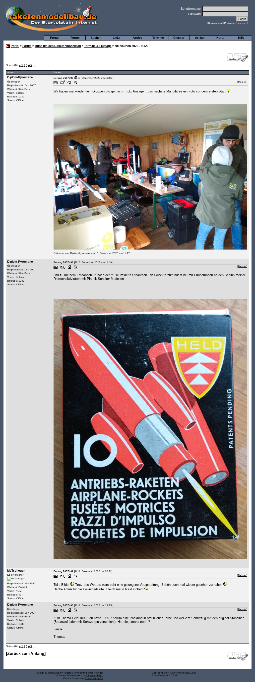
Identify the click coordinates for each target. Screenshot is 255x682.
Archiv (137, 38)
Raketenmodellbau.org (183, 672)
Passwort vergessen (235, 23)
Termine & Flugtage (98, 46)
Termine (158, 38)
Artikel (199, 38)
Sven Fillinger (95, 672)
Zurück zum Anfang (25, 653)
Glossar (179, 38)
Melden (242, 82)
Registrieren (215, 23)
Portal (54, 38)
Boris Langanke (94, 678)
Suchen (96, 38)
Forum (75, 38)
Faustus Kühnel (73, 672)
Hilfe (241, 38)
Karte (220, 38)
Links (117, 38)
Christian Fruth (94, 675)
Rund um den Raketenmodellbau (58, 46)
